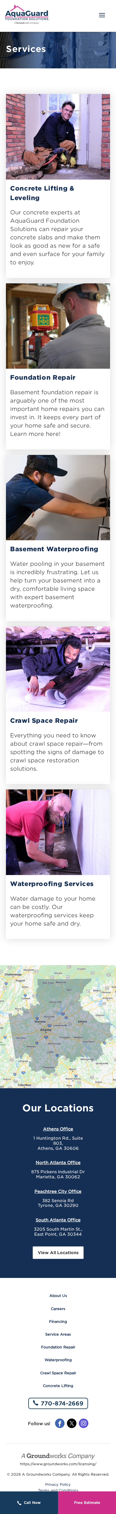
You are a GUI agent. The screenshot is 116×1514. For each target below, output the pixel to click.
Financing (58, 1321)
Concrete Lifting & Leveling (42, 193)
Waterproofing (58, 1360)
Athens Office (58, 1129)
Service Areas (58, 1334)
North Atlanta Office (58, 1162)
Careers (58, 1308)
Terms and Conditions (58, 1490)
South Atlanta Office (58, 1220)
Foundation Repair (43, 377)
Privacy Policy (58, 1484)
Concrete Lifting (58, 1385)
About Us (58, 1295)
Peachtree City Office (58, 1191)
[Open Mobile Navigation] (102, 15)
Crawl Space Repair (44, 720)
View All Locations (58, 1252)
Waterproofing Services (52, 884)
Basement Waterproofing (54, 549)
